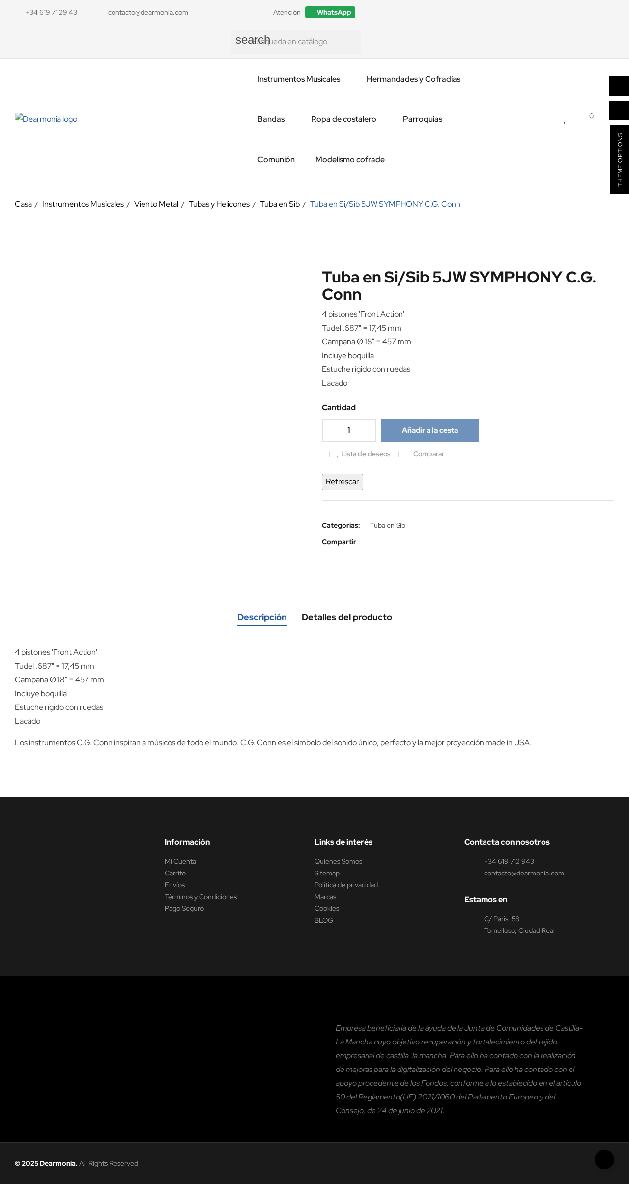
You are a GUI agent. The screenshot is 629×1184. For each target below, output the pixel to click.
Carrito (175, 873)
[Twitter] (591, 12)
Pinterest (400, 542)
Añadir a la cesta (430, 430)
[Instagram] (572, 12)
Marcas (325, 896)
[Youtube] (609, 12)
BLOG (323, 920)
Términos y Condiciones (201, 896)
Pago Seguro (184, 908)
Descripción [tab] (262, 616)
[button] (330, 12)
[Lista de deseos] (566, 119)
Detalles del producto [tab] (347, 616)
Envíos (175, 884)
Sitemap (327, 873)
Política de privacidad (346, 884)
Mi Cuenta (180, 861)
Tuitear (385, 542)
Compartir (370, 542)
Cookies (326, 908)
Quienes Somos (338, 861)
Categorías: (341, 525)
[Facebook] (553, 12)
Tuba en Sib (387, 525)
